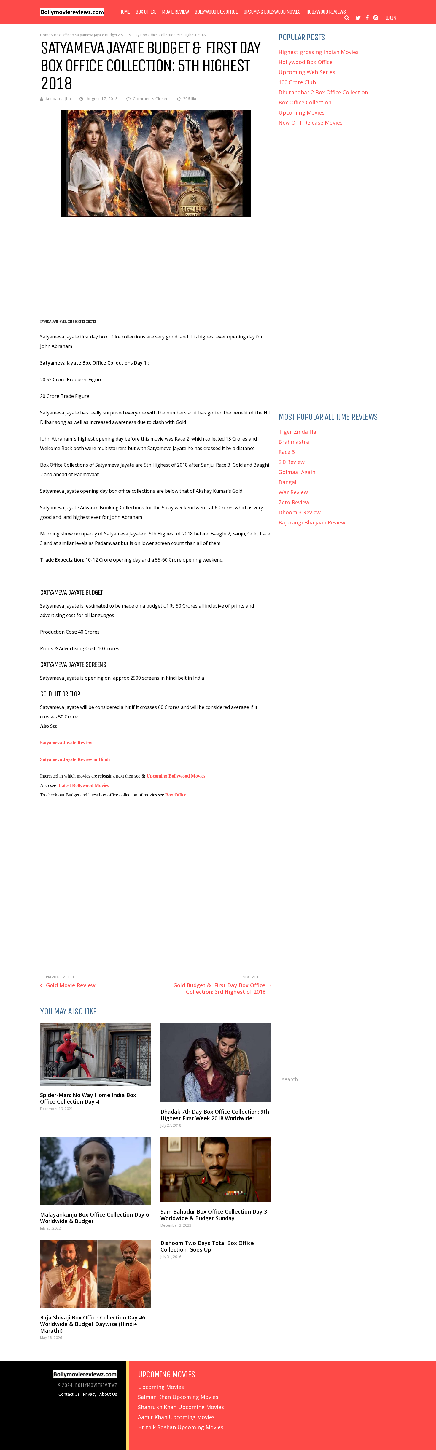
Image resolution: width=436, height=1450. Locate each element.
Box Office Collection (305, 102)
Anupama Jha (58, 98)
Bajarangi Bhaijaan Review (312, 522)
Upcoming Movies (301, 112)
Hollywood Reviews (326, 12)
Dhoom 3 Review (300, 512)
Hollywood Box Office (305, 62)
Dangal (287, 482)
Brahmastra (294, 441)
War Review (293, 492)
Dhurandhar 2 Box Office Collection (323, 92)
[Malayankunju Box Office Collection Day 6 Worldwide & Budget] (95, 1171)
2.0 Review (292, 461)
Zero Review (294, 502)
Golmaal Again (297, 472)
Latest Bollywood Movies (83, 785)
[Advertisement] (155, 267)
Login (391, 18)
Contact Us (69, 1394)
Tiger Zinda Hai (298, 431)
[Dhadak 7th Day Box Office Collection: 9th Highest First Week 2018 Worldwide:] (215, 1062)
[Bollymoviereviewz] (72, 14)
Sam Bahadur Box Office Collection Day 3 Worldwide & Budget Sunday (213, 1215)
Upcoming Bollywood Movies (272, 12)
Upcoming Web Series (307, 72)
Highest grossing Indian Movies (319, 51)
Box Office (146, 12)
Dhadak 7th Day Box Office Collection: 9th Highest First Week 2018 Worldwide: (214, 1115)
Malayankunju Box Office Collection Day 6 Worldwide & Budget (94, 1218)
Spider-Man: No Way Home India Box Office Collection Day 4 (88, 1098)
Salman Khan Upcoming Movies (178, 1396)
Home (124, 12)
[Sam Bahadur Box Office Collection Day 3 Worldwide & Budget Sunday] (215, 1169)
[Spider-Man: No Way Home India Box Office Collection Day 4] (95, 1054)
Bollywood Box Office (216, 12)
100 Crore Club (297, 82)
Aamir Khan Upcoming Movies (176, 1417)
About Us (108, 1394)
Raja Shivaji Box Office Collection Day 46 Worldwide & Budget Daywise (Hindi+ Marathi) (92, 1324)
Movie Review (175, 12)
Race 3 (287, 451)
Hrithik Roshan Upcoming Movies (180, 1427)
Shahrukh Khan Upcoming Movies (181, 1407)
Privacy (89, 1394)
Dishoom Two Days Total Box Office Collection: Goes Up (207, 1246)
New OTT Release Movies (311, 122)
